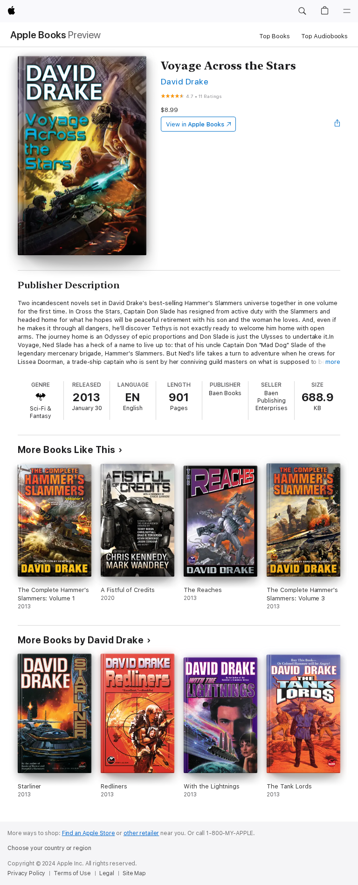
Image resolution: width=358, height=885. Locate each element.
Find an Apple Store (88, 833)
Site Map (134, 873)
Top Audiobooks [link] (324, 36)
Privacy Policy (26, 873)
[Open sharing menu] (337, 124)
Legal (106, 873)
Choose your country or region (49, 848)
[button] (302, 11)
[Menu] (347, 11)
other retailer (141, 833)
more (332, 361)
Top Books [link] (274, 36)
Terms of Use (72, 873)
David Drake (184, 81)
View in (195, 124)
